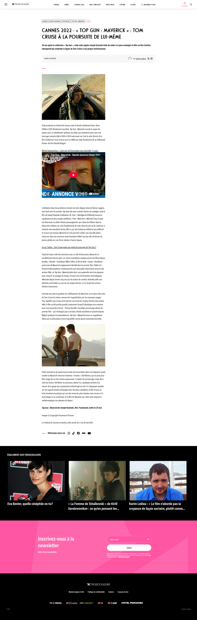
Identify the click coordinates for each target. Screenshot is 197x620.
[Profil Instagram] (151, 58)
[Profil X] (148, 58)
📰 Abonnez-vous (148, 5)
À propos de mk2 (123, 592)
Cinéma (56, 5)
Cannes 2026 (79, 5)
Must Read (110, 5)
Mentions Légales (186, 609)
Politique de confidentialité (96, 592)
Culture (122, 5)
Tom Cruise (66, 21)
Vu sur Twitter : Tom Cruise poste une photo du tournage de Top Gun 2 (69, 247)
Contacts (111, 592)
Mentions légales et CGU (76, 592)
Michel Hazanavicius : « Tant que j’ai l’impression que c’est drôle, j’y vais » (70, 150)
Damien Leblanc (141, 59)
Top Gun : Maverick (78, 21)
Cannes (45, 21)
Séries (66, 5)
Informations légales (124, 557)
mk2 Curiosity (95, 5)
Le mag (133, 5)
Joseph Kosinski (54, 21)
